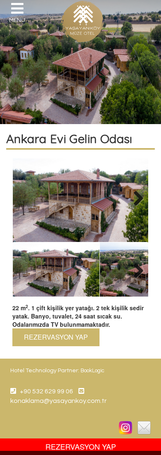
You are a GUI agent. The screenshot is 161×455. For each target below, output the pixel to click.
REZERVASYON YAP (56, 337)
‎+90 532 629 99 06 (44, 391)
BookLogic (92, 371)
